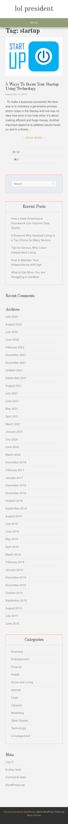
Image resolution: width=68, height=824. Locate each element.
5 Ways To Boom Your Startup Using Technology (32, 86)
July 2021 (11, 393)
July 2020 (11, 439)
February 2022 (14, 347)
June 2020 (12, 447)
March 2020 (13, 455)
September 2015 (16, 600)
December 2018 (15, 462)
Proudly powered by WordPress (19, 811)
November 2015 (15, 585)
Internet (16, 690)
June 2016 (12, 531)
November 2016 (15, 493)
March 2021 (13, 424)
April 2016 (12, 547)
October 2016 (14, 500)
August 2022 (13, 324)
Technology (18, 728)
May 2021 (11, 408)
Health (15, 674)
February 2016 (14, 562)
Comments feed (15, 777)
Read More (34, 137)
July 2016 (11, 524)
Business (17, 651)
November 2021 (15, 362)
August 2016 (13, 516)
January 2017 (14, 478)
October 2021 (14, 370)
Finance (16, 667)
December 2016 (15, 485)
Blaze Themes (34, 815)
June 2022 (12, 339)
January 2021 (14, 431)
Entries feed (13, 769)
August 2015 (13, 608)
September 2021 (16, 378)
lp (18, 152)
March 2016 (13, 554)
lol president (34, 9)
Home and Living (22, 682)
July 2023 (11, 316)
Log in (9, 762)
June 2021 (12, 401)
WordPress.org (15, 785)
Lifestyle (16, 705)
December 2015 (15, 577)
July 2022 (11, 332)
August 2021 (13, 386)
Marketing (17, 713)
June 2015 (12, 623)
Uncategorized (20, 736)
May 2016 (11, 539)
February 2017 (14, 470)
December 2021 (15, 355)
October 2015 (14, 593)
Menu (34, 22)
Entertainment (20, 659)
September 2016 (16, 508)
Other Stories (19, 720)
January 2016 (14, 570)
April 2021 (12, 416)
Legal (14, 697)
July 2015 (11, 616)
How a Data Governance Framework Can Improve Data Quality (30, 223)
